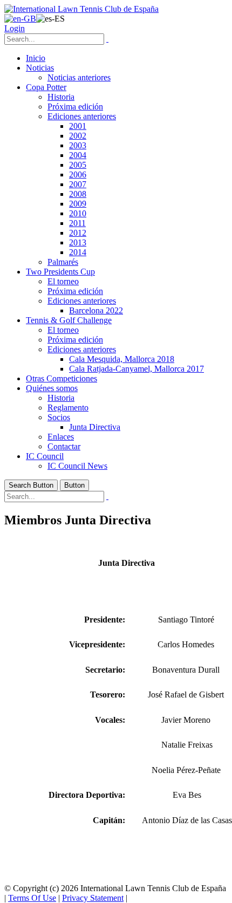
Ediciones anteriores (81, 116)
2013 (77, 242)
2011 (77, 223)
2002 (77, 135)
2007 (77, 184)
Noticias (40, 67)
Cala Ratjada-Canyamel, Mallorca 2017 (136, 368)
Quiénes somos (52, 388)
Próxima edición (75, 106)
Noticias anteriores (79, 77)
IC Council (45, 456)
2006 (77, 174)
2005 (77, 164)
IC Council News (77, 465)
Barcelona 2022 (96, 310)
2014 (77, 252)
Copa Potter (46, 87)
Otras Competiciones (61, 378)
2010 (77, 213)
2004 (77, 155)
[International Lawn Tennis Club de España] (81, 8)
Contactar (63, 446)
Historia (60, 96)
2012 (77, 232)
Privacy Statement (93, 897)
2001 (77, 126)
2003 (77, 145)
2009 (77, 203)
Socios (58, 417)
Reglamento (67, 407)
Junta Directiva (94, 427)
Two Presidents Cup (60, 271)
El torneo (63, 281)
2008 (77, 194)
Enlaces (60, 436)
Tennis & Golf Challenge (69, 320)
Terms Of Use (32, 897)
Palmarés (62, 261)
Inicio (35, 58)
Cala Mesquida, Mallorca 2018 (121, 359)
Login (14, 28)
